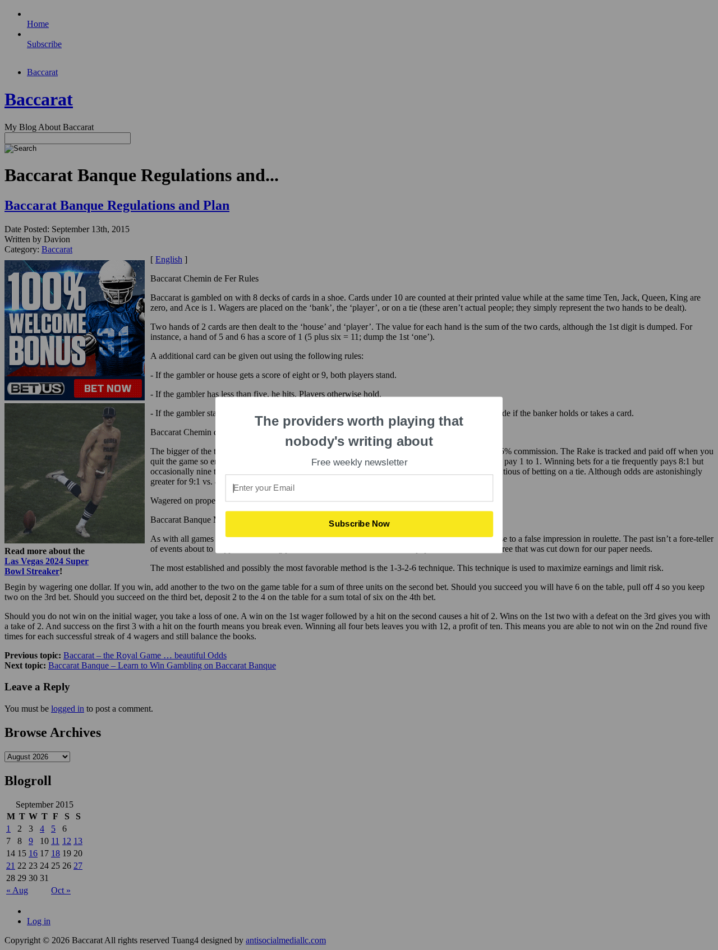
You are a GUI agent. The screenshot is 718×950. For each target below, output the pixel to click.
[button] (359, 431)
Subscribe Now (359, 523)
